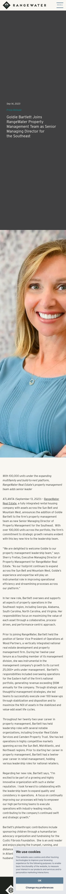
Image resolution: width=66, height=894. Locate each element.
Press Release (14, 110)
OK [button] (39, 880)
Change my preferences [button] (39, 887)
